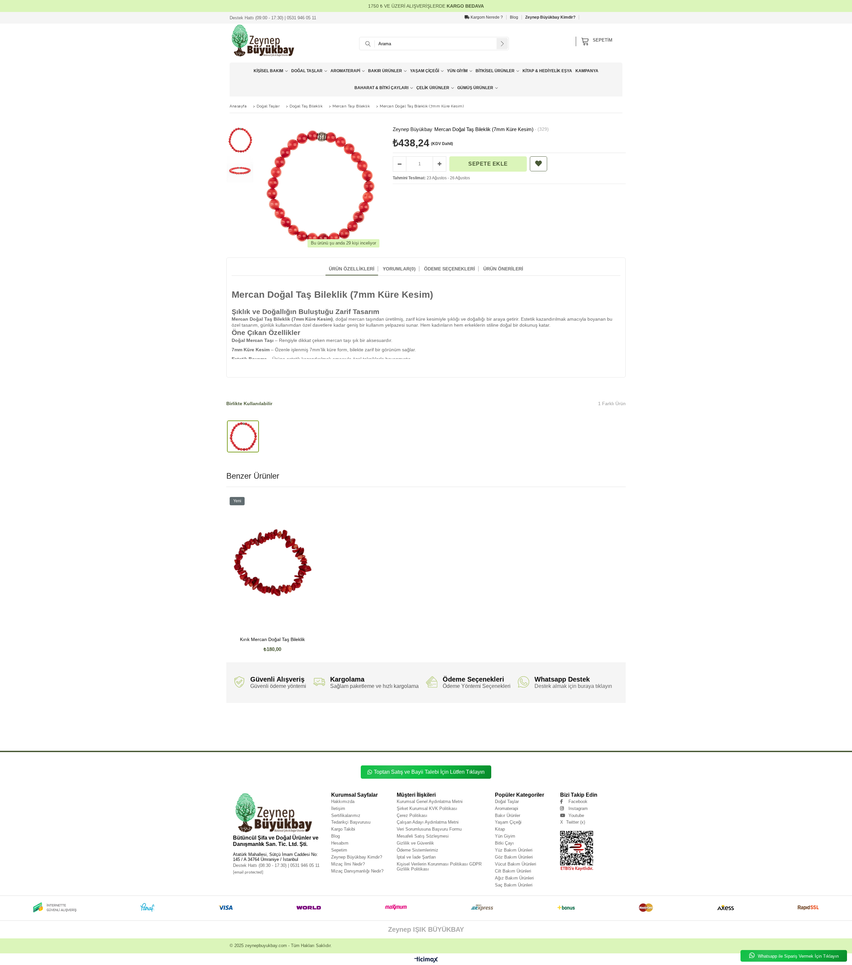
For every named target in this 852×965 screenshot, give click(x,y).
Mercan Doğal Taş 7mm (260, 724)
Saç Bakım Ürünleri (513, 885)
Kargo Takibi (343, 829)
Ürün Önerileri (503, 268)
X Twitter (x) (572, 822)
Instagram (578, 808)
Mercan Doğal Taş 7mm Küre (295, 724)
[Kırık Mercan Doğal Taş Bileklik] (272, 563)
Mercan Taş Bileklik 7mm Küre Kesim (392, 733)
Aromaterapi (345, 71)
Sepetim (339, 850)
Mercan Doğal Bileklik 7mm (549, 724)
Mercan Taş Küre (306, 738)
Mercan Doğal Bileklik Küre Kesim (365, 728)
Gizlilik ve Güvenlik (415, 843)
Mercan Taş (261, 733)
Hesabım (339, 843)
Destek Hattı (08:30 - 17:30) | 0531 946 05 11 (276, 865)
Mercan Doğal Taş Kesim (485, 724)
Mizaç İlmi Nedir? (348, 864)
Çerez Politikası (412, 815)
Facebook (577, 801)
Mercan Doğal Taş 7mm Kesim (379, 724)
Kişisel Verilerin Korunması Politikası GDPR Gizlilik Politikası (439, 867)
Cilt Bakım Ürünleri (513, 871)
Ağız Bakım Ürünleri (514, 878)
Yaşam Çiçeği (424, 71)
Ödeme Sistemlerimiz (417, 850)
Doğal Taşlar (306, 71)
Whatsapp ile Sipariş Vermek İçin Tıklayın (797, 956)
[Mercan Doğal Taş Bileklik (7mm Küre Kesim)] (243, 436)
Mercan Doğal (247, 719)
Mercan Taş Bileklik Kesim (548, 733)
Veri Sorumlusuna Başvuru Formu (429, 829)
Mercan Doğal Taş (270, 719)
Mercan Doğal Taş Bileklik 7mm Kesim (482, 719)
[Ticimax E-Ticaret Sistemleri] (426, 960)
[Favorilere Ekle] (538, 163)
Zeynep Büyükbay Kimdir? (550, 17)
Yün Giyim (457, 71)
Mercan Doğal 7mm (438, 728)
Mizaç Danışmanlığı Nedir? (357, 871)
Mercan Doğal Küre (573, 728)
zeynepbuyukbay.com (266, 945)
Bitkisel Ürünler (495, 71)
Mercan (230, 719)
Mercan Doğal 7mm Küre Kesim (505, 728)
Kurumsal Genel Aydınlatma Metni (430, 801)
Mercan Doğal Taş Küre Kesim (449, 724)
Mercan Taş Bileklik (283, 733)
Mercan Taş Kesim (362, 738)
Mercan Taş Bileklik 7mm (313, 733)
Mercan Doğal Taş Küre (414, 724)
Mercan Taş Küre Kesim (334, 738)
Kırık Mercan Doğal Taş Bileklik (272, 639)
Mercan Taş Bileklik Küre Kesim (511, 733)
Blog (514, 17)
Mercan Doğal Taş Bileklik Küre (526, 719)
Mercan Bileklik (386, 738)
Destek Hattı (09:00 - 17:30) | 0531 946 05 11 (273, 17)
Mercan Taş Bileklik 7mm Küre (349, 733)
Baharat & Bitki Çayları (381, 87)
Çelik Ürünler (432, 87)
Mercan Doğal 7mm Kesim (543, 728)
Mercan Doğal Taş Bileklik (299, 719)
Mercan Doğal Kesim (238, 733)
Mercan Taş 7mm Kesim (279, 738)
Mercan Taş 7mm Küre (605, 733)
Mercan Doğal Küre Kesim (604, 728)
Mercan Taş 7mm (578, 733)
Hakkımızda (342, 801)
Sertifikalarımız (345, 815)
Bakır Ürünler (385, 71)
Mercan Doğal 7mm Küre (468, 728)
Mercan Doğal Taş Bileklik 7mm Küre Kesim (431, 719)
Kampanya (586, 71)
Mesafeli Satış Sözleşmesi (423, 836)
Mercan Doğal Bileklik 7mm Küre (588, 724)
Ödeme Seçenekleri (449, 268)
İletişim (338, 808)
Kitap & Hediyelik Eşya (547, 71)
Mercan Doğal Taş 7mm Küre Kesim (336, 724)
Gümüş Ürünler (475, 87)
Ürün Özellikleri (351, 268)
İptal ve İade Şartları (416, 857)
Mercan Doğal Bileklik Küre (326, 728)
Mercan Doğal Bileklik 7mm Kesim (287, 728)
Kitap (500, 829)
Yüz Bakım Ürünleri (513, 850)
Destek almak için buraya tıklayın (573, 686)
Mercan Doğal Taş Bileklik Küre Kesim (570, 719)
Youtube (576, 815)
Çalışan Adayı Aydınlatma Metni (428, 822)
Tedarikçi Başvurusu (350, 822)
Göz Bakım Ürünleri (514, 857)
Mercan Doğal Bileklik (516, 724)
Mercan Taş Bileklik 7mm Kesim (437, 733)
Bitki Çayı (504, 843)
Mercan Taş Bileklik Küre (474, 733)
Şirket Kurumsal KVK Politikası (427, 808)
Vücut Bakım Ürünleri (515, 864)
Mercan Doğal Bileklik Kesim (405, 728)
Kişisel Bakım (268, 71)
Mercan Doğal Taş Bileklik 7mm (337, 719)
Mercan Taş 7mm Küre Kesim (243, 738)
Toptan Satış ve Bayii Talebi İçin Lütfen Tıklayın (429, 772)
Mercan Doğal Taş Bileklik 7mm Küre (380, 719)
